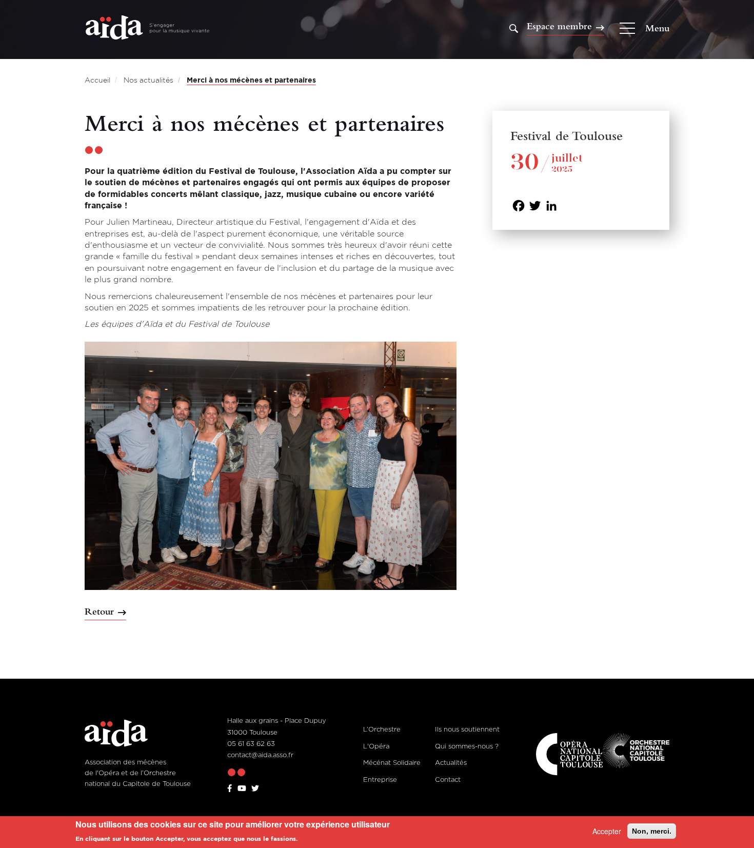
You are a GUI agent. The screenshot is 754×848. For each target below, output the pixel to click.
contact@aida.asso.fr (260, 754)
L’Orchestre (382, 729)
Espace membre (559, 27)
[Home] (147, 28)
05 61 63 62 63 (251, 743)
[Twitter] (535, 204)
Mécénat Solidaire (392, 762)
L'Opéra (376, 746)
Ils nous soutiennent (467, 729)
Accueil (97, 80)
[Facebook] (518, 204)
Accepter (606, 831)
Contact (448, 779)
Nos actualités (148, 80)
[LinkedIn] (551, 204)
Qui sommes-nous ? (467, 746)
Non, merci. (651, 831)
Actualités (451, 762)
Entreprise (380, 779)
